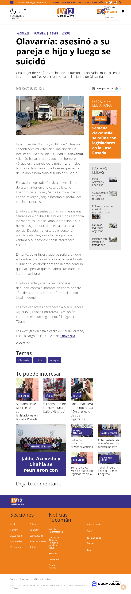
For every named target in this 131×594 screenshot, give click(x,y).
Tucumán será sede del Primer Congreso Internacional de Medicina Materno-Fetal (108, 476)
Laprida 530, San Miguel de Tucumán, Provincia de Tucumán (47, 585)
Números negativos (77, 431)
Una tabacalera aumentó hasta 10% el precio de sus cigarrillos (82, 411)
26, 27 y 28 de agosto (106, 459)
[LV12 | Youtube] (115, 501)
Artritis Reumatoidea (56, 530)
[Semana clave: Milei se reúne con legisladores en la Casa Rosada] (27, 400)
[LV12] (17, 504)
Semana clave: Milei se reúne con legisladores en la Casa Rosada (104, 140)
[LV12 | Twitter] (110, 3)
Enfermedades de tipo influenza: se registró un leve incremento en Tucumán (102, 212)
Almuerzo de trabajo (41, 446)
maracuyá (54, 559)
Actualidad (16, 535)
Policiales (83, 3)
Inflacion (77, 395)
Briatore (53, 553)
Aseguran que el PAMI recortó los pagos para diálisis (100, 199)
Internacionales (38, 541)
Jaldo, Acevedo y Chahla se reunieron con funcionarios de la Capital (100, 186)
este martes (23, 395)
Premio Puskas (52, 566)
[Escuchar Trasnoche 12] (123, 11)
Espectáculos (36, 535)
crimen (40, 360)
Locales (55, 3)
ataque (54, 360)
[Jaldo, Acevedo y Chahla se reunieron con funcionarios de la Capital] (41, 438)
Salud (33, 547)
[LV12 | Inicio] (117, 514)
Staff (89, 531)
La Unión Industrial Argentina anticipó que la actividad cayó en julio (99, 232)
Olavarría (67, 336)
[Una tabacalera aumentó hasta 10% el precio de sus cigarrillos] (82, 400)
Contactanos (94, 524)
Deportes (34, 529)
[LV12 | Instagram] (115, 3)
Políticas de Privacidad (41, 579)
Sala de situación (108, 433)
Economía (97, 3)
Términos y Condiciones (20, 579)
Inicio (13, 524)
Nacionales (68, 3)
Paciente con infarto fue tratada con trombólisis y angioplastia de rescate (99, 246)
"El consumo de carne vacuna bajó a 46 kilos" (54, 408)
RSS (89, 549)
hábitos (49, 395)
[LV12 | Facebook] (107, 3)
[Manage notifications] (123, 587)
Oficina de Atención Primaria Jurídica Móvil (54, 542)
